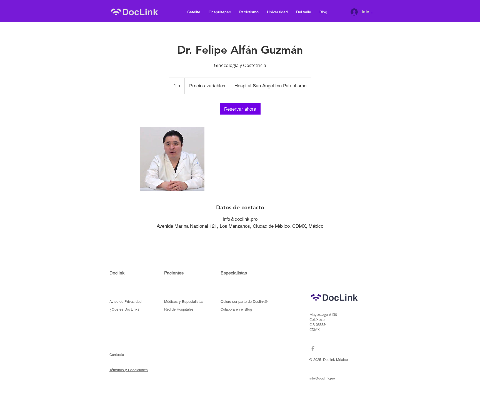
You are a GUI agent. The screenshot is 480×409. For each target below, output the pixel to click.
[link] (240, 109)
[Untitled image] (172, 159)
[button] (125, 301)
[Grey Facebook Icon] (312, 348)
